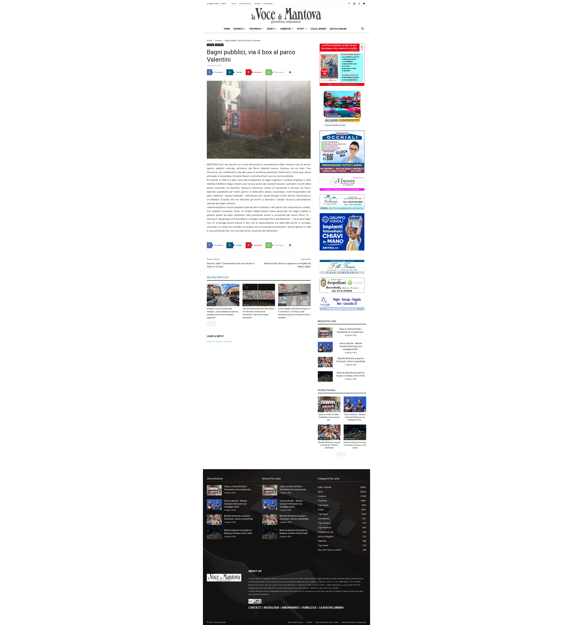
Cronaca (238, 29)
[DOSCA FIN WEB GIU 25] (342, 172)
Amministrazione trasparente (353, 622)
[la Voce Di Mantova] (286, 15)
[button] (362, 29)
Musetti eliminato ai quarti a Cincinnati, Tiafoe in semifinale (329, 445)
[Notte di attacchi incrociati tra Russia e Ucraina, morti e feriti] (325, 376)
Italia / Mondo (318, 29)
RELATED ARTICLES (218, 277)
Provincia (255, 29)
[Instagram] (354, 3)
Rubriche (286, 29)
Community (267, 3)
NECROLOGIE (271, 607)
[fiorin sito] (342, 273)
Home (233, 3)
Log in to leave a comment (220, 341)
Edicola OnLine (245, 3)
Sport (300, 29)
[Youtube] (364, 3)
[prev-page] (209, 323)
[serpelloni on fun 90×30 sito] (342, 291)
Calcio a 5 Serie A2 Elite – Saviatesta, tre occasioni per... (329, 417)
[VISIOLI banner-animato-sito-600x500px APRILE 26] (342, 249)
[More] (290, 72)
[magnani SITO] (342, 189)
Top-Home (219, 45)
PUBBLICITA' (309, 607)
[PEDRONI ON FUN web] (342, 208)
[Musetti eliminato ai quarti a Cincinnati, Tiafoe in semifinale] (325, 362)
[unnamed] (342, 309)
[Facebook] (349, 3)
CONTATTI (254, 607)
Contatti (257, 3)
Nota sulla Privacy (295, 622)
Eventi (270, 29)
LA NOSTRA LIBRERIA (331, 607)
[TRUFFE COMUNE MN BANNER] (342, 85)
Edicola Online (338, 29)
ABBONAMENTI (290, 607)
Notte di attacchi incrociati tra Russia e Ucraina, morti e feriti (355, 445)
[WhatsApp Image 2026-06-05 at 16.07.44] (342, 126)
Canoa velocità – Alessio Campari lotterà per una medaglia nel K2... (350, 346)
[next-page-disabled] (213, 323)
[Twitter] (359, 3)
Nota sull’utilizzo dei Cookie (327, 622)
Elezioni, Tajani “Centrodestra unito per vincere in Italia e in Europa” (230, 265)
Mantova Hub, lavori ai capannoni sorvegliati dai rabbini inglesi (287, 265)
